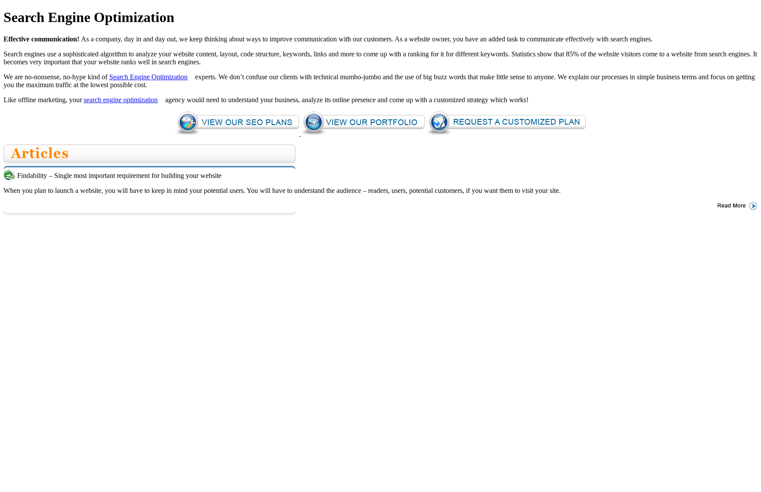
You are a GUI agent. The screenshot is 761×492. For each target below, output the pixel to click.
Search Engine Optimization (148, 77)
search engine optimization (121, 100)
